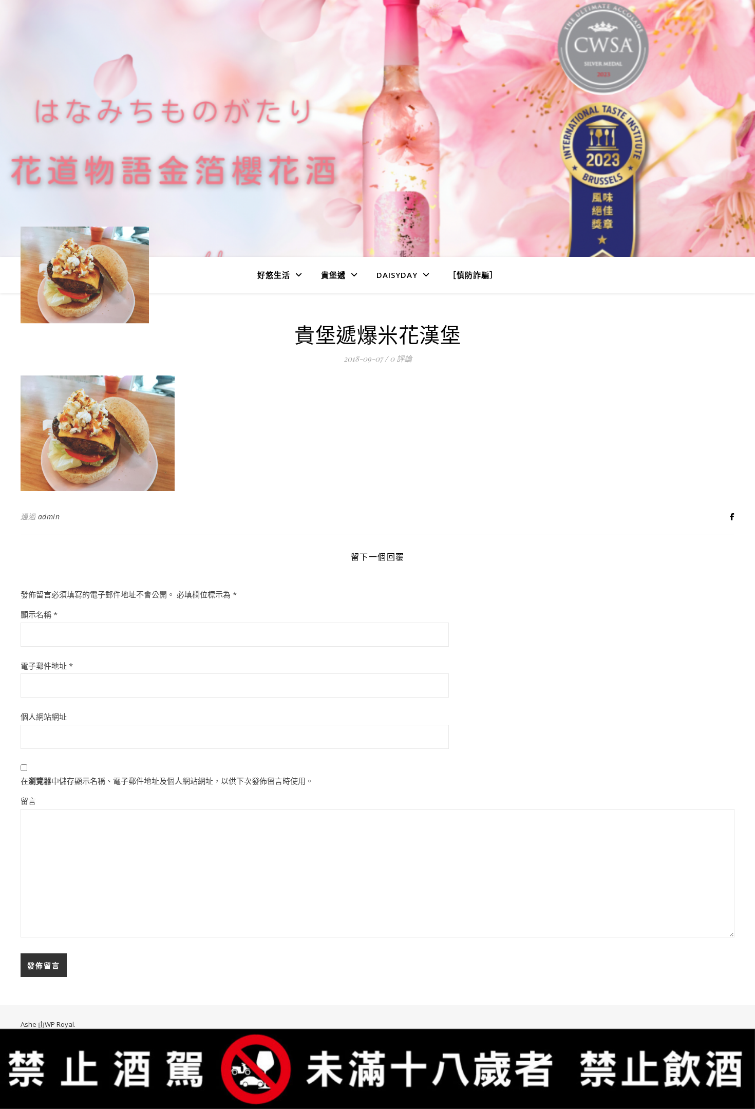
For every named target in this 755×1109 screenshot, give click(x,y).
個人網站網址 (44, 716)
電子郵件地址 (47, 666)
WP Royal (59, 1024)
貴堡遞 (333, 275)
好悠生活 (273, 275)
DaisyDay (397, 275)
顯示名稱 (39, 614)
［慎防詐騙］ (473, 275)
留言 (28, 801)
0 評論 (401, 358)
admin (49, 516)
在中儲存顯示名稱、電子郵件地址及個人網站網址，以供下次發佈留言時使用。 (167, 781)
